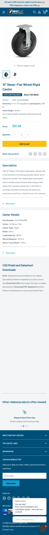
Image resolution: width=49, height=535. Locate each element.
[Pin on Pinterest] (35, 154)
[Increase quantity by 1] (28, 134)
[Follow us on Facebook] (4, 498)
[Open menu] (4, 12)
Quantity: (7, 134)
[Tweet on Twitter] (40, 154)
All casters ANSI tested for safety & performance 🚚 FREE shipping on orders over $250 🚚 (24, 3)
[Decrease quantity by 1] (15, 134)
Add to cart (24, 144)
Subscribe (11, 483)
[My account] (39, 12)
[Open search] (34, 12)
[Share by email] (44, 154)
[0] (44, 12)
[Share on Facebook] (30, 154)
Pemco (5, 100)
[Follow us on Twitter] (9, 498)
